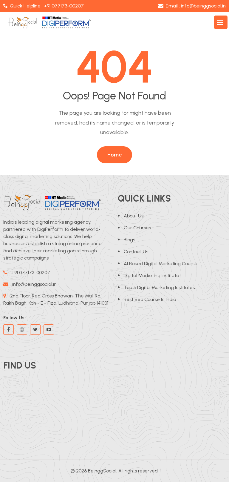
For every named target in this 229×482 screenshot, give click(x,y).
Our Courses (137, 228)
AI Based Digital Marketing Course (160, 263)
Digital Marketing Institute (151, 275)
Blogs (129, 239)
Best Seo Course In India (150, 299)
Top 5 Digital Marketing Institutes (159, 287)
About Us (133, 216)
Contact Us (136, 251)
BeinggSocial (102, 471)
